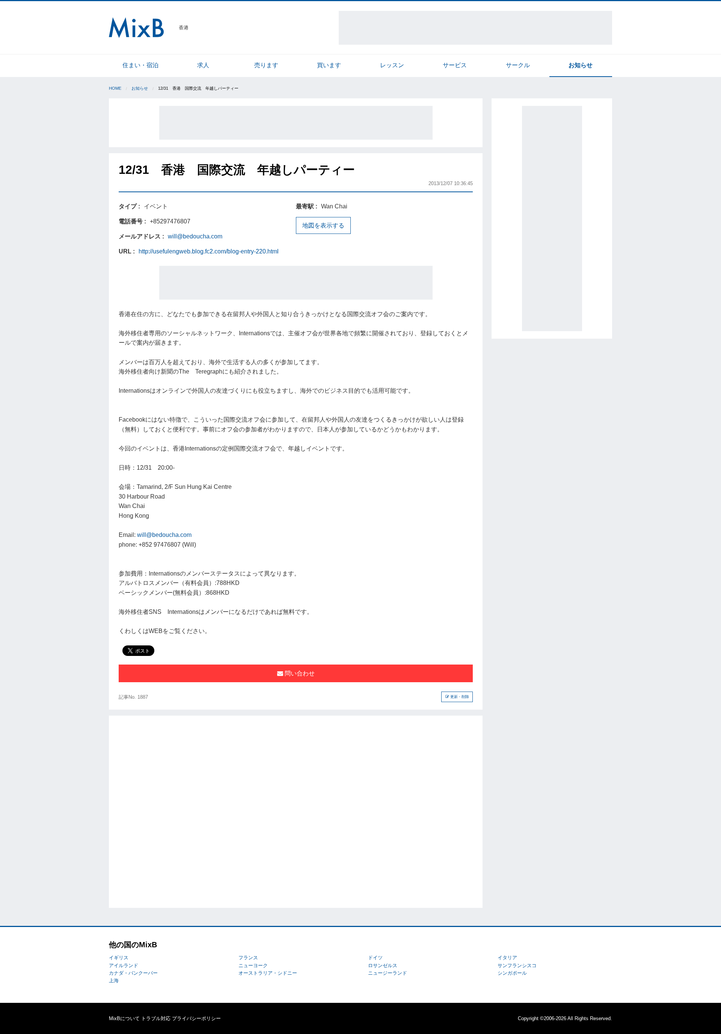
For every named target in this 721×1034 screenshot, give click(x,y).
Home (115, 88)
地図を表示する (323, 225)
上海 (114, 980)
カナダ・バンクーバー (133, 973)
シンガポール (512, 973)
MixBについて (124, 1018)
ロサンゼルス (382, 965)
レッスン (392, 65)
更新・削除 (459, 697)
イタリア (507, 957)
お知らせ (581, 65)
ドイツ (375, 957)
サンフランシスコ (517, 965)
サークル (518, 65)
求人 (203, 65)
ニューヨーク (253, 965)
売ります (266, 65)
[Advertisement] (475, 28)
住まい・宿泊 (140, 65)
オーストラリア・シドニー (267, 973)
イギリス (118, 957)
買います (329, 65)
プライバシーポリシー (196, 1018)
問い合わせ (299, 673)
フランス (248, 957)
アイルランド (123, 965)
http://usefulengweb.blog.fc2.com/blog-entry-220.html (209, 251)
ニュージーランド (387, 973)
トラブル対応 (155, 1018)
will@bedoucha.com (195, 236)
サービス (455, 65)
